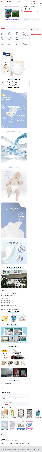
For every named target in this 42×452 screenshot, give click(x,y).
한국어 (25, 447)
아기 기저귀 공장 (16, 443)
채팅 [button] (37, 11)
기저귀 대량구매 (27, 443)
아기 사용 (23, 443)
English (4, 447)
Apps (37, 3)
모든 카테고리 (3, 3)
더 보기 (1, 444)
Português (9, 447)
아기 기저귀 (10, 4)
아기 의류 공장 (7, 443)
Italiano (17, 447)
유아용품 (7, 4)
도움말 (34, 3)
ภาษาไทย (31, 447)
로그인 (40, 1)
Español (7, 447)
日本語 (27, 447)
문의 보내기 (28, 11)
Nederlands (21, 447)
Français (11, 447)
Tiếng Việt (35, 447)
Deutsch (19, 447)
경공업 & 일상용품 (4, 4)
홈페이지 (1, 4)
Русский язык (14, 447)
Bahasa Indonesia (38, 447)
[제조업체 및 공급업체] (4, 1)
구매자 (31, 3)
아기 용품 (20, 443)
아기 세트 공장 (11, 443)
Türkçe (33, 447)
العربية (23, 447)
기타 (1, 437)
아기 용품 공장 (2, 443)
